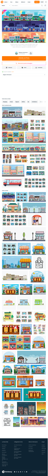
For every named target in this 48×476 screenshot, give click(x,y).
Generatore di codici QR (5, 464)
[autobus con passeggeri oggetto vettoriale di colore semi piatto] (12, 182)
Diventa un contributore (31, 450)
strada (11, 101)
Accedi (42, 1)
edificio (23, 101)
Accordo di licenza (18, 444)
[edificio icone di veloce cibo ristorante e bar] (39, 328)
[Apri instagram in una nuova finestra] (16, 471)
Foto (11, 2)
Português (43, 447)
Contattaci (31, 446)
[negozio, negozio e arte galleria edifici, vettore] (37, 158)
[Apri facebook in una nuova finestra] (14, 471)
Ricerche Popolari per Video (17, 457)
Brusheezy (4, 444)
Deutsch (42, 449)
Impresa (4, 449)
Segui (31, 53)
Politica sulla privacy (41, 471)
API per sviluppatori (4, 454)
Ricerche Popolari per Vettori (17, 451)
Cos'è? (13, 71)
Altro (42, 453)
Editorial (23, 2)
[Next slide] (43, 101)
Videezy (3, 447)
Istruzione (4, 451)
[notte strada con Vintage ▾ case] (26, 408)
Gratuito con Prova (24, 58)
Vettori (5, 2)
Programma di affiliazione (17, 448)
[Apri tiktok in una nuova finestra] (22, 471)
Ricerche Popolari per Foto (17, 454)
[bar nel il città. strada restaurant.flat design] (8, 316)
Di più (29, 2)
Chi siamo (31, 447)
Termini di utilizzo (33, 471)
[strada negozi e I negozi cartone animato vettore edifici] (37, 124)
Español (42, 446)
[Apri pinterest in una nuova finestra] (20, 471)
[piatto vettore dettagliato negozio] (41, 408)
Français (42, 451)
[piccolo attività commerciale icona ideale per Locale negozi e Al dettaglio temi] (7, 421)
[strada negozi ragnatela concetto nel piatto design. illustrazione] (37, 219)
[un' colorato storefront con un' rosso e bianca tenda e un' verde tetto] (12, 207)
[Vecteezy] (2, 2)
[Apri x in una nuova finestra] (24, 471)
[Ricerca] (42, 5)
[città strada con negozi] (34, 111)
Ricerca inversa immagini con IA (5, 458)
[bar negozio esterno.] (26, 289)
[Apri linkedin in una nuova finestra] (18, 471)
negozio (17, 101)
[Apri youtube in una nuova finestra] (26, 471)
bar (28, 101)
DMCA (15, 446)
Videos (16, 2)
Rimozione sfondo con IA (5, 462)
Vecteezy (4, 446)
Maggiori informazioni (7, 74)
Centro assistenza (32, 444)
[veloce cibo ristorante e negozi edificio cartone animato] (20, 158)
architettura (34, 101)
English (42, 444)
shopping (5, 101)
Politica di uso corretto (40, 472)
